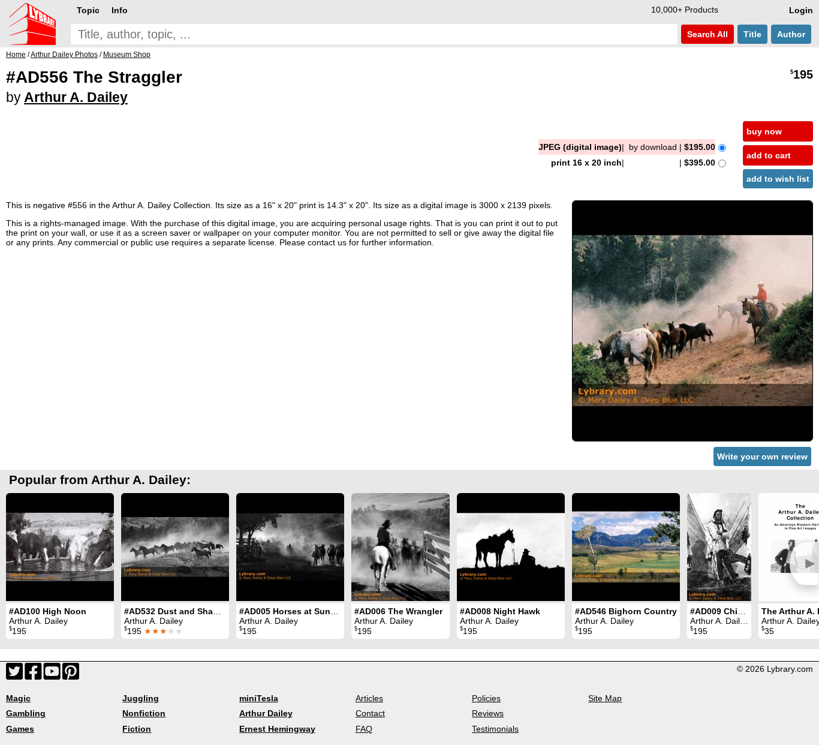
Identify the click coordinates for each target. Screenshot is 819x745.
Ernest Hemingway (277, 729)
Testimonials (495, 729)
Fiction (136, 729)
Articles (369, 698)
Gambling (26, 713)
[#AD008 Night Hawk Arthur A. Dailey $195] (511, 547)
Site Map (605, 698)
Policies (486, 698)
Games (20, 729)
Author (791, 34)
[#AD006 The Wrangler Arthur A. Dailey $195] (400, 547)
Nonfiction (143, 713)
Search (706, 34)
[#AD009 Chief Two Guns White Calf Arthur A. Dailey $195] (719, 547)
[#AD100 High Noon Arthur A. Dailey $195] (60, 547)
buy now (764, 131)
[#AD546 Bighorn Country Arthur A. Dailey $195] (626, 547)
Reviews (488, 713)
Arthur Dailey (266, 713)
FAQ (364, 729)
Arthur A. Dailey (76, 97)
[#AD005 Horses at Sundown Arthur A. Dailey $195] (290, 547)
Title (752, 34)
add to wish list (777, 179)
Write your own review (762, 456)
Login (801, 10)
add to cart (768, 155)
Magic (18, 698)
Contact (370, 713)
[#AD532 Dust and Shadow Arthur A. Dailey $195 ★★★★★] (175, 547)
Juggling (140, 698)
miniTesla (258, 698)
